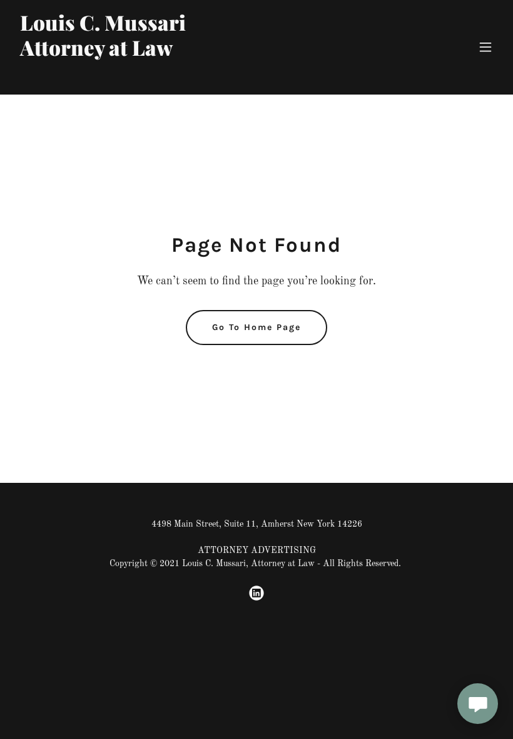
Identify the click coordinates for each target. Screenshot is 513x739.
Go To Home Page (256, 327)
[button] (485, 46)
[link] (103, 78)
